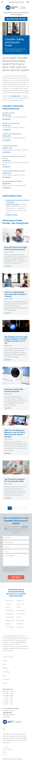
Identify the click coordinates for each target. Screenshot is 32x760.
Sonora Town (20, 604)
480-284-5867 (6, 183)
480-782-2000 (6, 115)
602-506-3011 (6, 160)
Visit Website (6, 119)
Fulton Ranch (20, 627)
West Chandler (20, 610)
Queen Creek (20, 620)
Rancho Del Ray (21, 614)
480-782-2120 (6, 125)
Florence (19, 617)
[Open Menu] (2, 2)
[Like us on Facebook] (4, 729)
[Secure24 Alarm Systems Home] (16, 7)
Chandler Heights (10, 620)
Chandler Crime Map (12, 204)
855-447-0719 (6, 173)
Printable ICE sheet (11, 215)
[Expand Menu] (17, 11)
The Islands (20, 623)
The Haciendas (10, 617)
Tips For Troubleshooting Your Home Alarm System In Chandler (16, 294)
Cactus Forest (9, 600)
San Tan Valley (9, 610)
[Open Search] (27, 2)
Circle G (19, 607)
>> (24, 508)
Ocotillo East (20, 600)
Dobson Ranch (10, 627)
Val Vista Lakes (10, 614)
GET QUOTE (16, 577)
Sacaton (8, 607)
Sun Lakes (8, 604)
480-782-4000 (6, 136)
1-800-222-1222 (7, 148)
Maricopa (8, 623)
